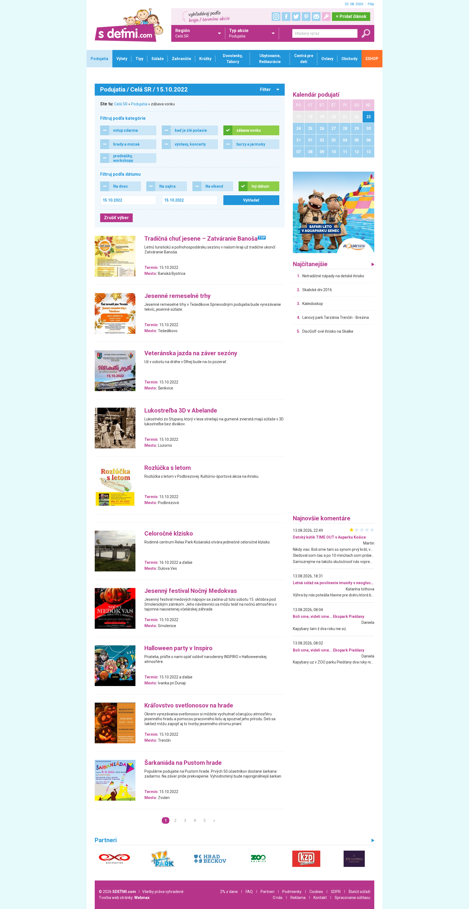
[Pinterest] (306, 16)
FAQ (249, 891)
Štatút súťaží (359, 891)
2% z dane (229, 891)
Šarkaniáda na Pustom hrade (183, 763)
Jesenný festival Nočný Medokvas (190, 591)
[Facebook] (286, 16)
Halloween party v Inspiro (178, 648)
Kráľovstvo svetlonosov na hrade (188, 706)
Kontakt (320, 897)
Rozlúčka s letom (167, 468)
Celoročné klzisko (168, 534)
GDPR (336, 891)
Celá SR (121, 104)
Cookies (316, 891)
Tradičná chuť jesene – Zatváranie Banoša (201, 239)
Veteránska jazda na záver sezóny (190, 353)
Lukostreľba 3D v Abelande (180, 411)
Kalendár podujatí (316, 95)
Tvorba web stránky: (124, 897)
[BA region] (333, 212)
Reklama (298, 897)
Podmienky (292, 891)
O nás (278, 897)
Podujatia (139, 104)
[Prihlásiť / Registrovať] (326, 16)
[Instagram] (276, 16)
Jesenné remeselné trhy (177, 296)
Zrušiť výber (116, 217)
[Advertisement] (333, 425)
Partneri (267, 891)
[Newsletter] (316, 16)
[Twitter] (296, 16)
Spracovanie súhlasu (352, 897)
